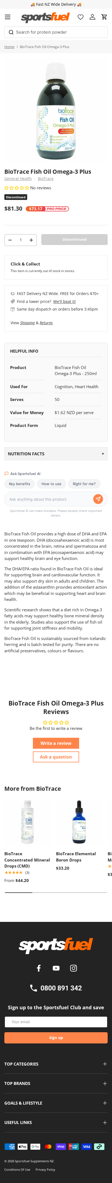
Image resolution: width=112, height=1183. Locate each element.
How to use (51, 484)
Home (9, 47)
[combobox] (56, 32)
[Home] (56, 948)
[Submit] (11, 31)
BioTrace (46, 178)
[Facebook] (39, 969)
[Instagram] (73, 969)
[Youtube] (57, 969)
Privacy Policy (45, 1169)
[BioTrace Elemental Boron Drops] (79, 822)
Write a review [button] (56, 743)
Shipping (27, 322)
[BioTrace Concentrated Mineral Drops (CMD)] (27, 822)
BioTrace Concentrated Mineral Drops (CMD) (27, 860)
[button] (104, 17)
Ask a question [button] (56, 757)
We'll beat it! (64, 301)
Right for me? (84, 484)
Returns (46, 322)
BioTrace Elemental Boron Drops (76, 857)
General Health (18, 178)
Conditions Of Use (17, 1169)
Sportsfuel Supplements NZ (34, 1161)
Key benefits (19, 484)
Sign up (56, 1037)
